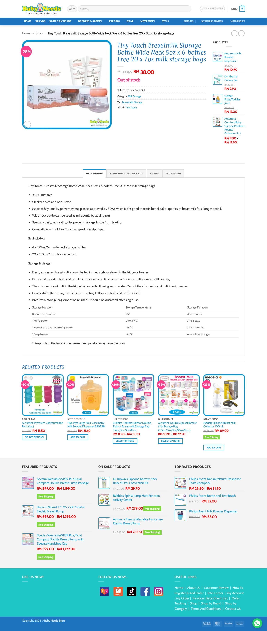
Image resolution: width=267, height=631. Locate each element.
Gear (130, 21)
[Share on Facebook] (119, 115)
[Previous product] (241, 33)
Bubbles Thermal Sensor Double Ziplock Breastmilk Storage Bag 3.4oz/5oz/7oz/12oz (132, 426)
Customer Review (216, 588)
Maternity (147, 21)
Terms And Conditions (206, 609)
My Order (182, 598)
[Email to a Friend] (129, 115)
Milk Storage (134, 96)
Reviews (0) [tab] (173, 173)
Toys (165, 21)
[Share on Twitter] (124, 115)
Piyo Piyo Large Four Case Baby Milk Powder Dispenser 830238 (86, 424)
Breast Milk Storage (132, 102)
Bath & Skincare (60, 21)
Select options (34, 437)
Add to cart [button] (78, 437)
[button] (238, 8)
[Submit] (188, 8)
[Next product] (234, 33)
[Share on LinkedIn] (138, 115)
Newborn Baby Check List (210, 598)
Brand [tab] (154, 173)
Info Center (215, 593)
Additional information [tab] (126, 173)
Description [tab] (94, 173)
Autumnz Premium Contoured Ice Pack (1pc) (42, 424)
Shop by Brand (211, 603)
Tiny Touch (131, 107)
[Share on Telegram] (148, 115)
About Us (193, 588)
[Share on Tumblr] (143, 115)
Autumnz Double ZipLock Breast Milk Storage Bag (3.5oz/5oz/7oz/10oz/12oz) (177, 426)
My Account (235, 593)
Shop (39, 33)
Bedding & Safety (90, 21)
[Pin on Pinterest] (134, 115)
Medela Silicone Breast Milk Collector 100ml (219, 424)
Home (28, 21)
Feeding (114, 21)
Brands (40, 21)
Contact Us (233, 609)
